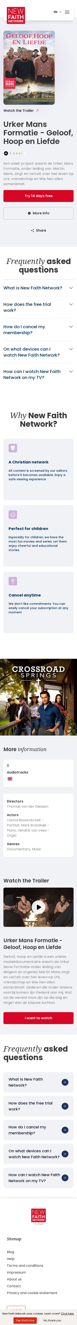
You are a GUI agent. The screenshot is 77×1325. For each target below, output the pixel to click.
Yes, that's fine (25, 1320)
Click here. (67, 1313)
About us (14, 1279)
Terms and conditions (25, 1265)
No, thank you (52, 1320)
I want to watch (38, 1018)
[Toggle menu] (67, 11)
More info (41, 213)
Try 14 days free (39, 195)
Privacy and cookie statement (32, 1292)
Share (41, 230)
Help (11, 1258)
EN (55, 12)
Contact (14, 1286)
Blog (10, 1252)
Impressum (16, 1272)
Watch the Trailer (18, 110)
